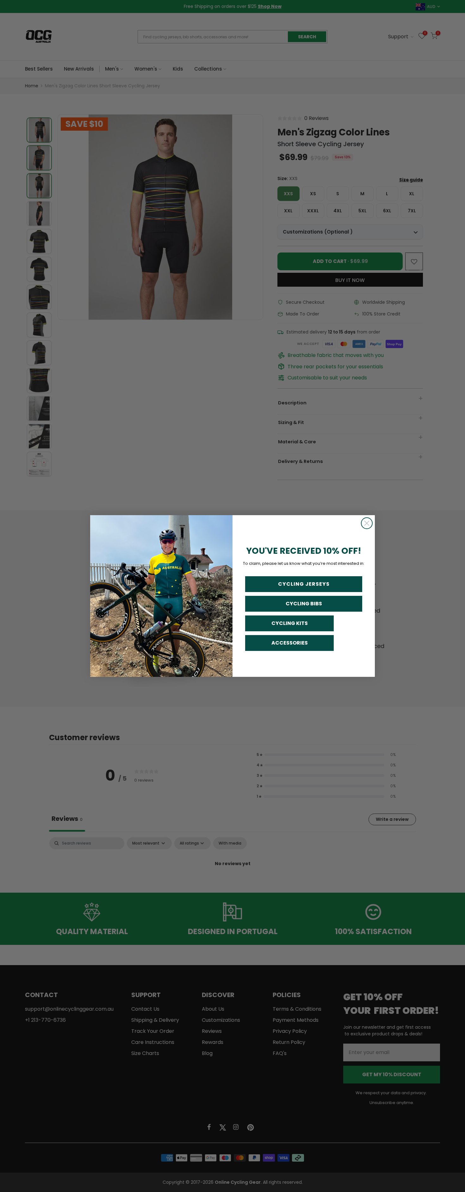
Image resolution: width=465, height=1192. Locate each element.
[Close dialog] (366, 523)
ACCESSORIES (289, 642)
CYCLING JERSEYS (304, 584)
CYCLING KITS (289, 623)
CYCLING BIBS (304, 603)
